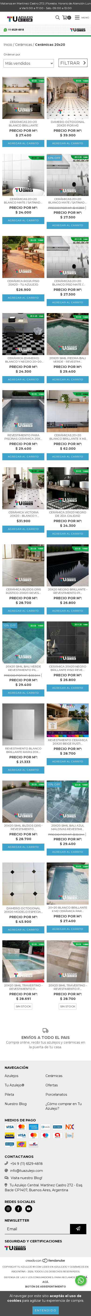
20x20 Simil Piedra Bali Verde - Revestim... (67, 359)
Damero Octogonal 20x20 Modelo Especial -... (23, 909)
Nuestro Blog (16, 1104)
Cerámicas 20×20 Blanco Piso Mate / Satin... (67, 282)
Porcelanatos (56, 1094)
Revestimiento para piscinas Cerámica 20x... (23, 436)
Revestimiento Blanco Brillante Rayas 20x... (23, 750)
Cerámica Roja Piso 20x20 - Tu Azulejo (23, 282)
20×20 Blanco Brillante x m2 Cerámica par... (67, 909)
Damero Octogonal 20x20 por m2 (68, 123)
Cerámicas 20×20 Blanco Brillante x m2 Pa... (67, 436)
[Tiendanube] (45, 1262)
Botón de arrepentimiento (45, 1286)
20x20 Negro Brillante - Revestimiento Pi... (68, 591)
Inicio (8, 45)
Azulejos (11, 1076)
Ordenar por (12, 54)
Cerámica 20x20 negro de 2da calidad (67, 513)
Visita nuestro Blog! (26, 1178)
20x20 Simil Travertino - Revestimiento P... (23, 987)
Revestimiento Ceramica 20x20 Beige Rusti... (68, 741)
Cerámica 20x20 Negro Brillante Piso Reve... (67, 668)
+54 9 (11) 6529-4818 (26, 1164)
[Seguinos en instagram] (8, 1208)
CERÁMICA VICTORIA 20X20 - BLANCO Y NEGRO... (23, 513)
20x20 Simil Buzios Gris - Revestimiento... (23, 827)
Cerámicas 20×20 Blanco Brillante (23, 123)
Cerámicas (23, 45)
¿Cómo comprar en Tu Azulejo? (64, 1106)
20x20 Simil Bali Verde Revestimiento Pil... (23, 668)
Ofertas (52, 1085)
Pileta (9, 1094)
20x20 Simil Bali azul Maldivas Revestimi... (67, 827)
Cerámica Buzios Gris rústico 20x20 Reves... (23, 591)
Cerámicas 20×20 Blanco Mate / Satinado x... (23, 200)
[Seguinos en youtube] (28, 1208)
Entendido (45, 1310)
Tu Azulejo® (14, 1085)
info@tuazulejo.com (26, 1171)
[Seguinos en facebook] (18, 1208)
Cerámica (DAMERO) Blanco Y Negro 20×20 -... (23, 359)
